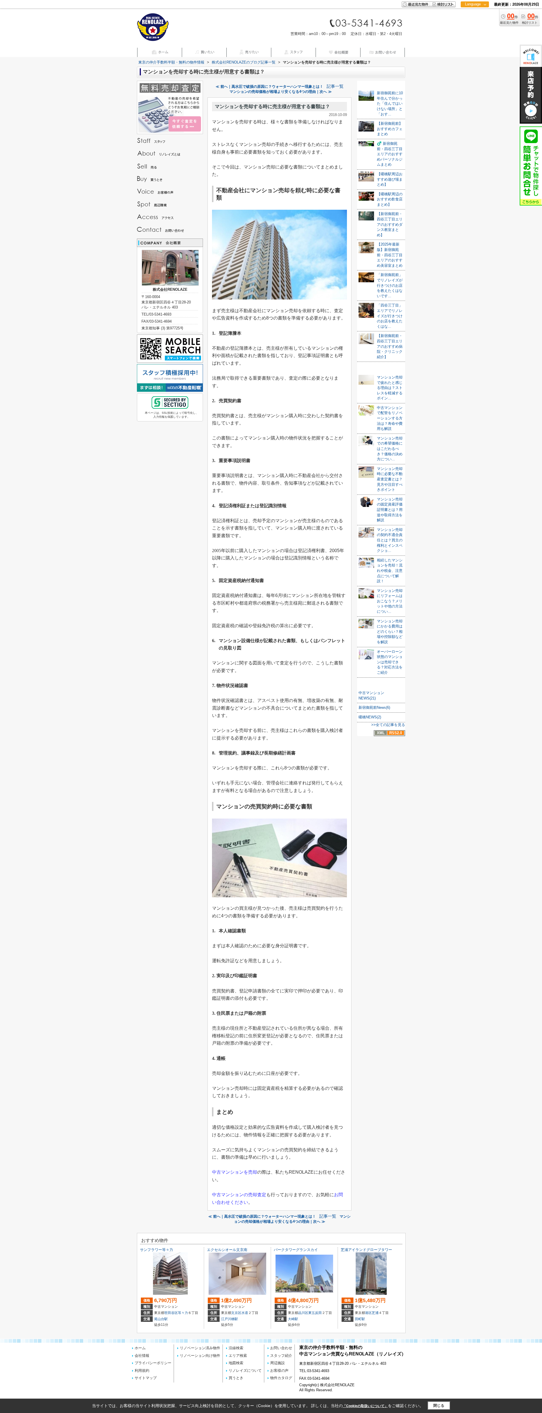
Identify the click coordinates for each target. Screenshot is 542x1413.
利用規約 (142, 1370)
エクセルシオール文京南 (227, 1250)
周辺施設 (277, 1363)
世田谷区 (171, 1313)
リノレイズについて (245, 1370)
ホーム (140, 1348)
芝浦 (375, 1313)
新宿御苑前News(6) (374, 707)
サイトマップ (146, 1378)
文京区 (236, 1313)
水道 (244, 1313)
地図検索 (236, 1363)
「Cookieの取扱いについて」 (365, 1406)
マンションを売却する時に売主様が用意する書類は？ (272, 106)
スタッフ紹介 (281, 1355)
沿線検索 (236, 1348)
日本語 (474, 16)
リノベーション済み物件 (200, 1348)
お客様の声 (279, 1370)
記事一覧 (335, 86)
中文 (473, 22)
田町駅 (360, 1319)
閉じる (438, 1405)
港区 (368, 1313)
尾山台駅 (161, 1319)
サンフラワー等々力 (156, 1250)
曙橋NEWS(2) (370, 717)
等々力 (183, 1313)
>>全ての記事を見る (388, 725)
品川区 (303, 1313)
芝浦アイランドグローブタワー (366, 1250)
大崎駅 (293, 1319)
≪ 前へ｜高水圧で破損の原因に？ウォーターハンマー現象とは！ (269, 86)
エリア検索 (238, 1355)
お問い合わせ (281, 1348)
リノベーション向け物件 (200, 1355)
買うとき (236, 1378)
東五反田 (315, 1313)
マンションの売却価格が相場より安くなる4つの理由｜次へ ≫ (281, 91)
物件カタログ (281, 1378)
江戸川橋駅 (229, 1319)
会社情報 (142, 1355)
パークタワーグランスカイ (296, 1250)
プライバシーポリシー (153, 1363)
